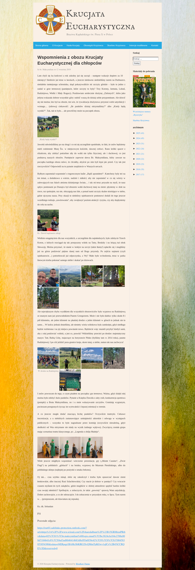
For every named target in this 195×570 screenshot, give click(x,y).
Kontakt (154, 45)
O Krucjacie (57, 45)
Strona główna (41, 45)
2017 (140, 174)
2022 (140, 148)
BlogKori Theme (83, 563)
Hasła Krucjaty (73, 45)
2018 (140, 169)
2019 (140, 164)
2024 (140, 138)
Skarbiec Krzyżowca (116, 45)
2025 (140, 133)
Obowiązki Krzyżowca (93, 45)
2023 (140, 143)
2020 (140, 159)
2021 (140, 153)
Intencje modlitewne (138, 45)
